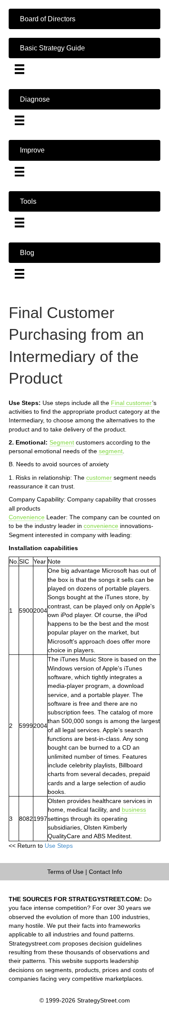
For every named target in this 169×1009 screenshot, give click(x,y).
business (134, 809)
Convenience (27, 517)
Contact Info (105, 871)
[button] (84, 19)
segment (111, 451)
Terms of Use (65, 871)
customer (99, 477)
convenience (101, 525)
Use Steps (59, 845)
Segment (61, 442)
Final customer (131, 402)
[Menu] (19, 69)
